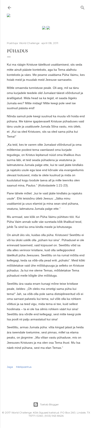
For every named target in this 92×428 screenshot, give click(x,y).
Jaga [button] (10, 366)
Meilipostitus (23, 366)
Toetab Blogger (49, 404)
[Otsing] (82, 7)
